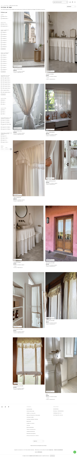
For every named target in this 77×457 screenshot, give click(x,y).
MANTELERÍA (29, 421)
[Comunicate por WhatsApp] (74, 452)
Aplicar (11, 149)
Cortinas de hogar (5, 5)
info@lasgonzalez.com (57, 413)
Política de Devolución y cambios (33, 435)
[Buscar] (67, 2)
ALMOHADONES (29, 409)
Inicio (1, 5)
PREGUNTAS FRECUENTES (31, 433)
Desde (2, 147)
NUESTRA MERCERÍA (30, 427)
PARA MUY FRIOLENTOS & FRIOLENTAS (33, 415)
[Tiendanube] (38, 452)
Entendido (52, 455)
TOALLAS (28, 425)
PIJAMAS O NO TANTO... (31, 423)
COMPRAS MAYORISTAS (31, 431)
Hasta (6, 147)
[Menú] (74, 2)
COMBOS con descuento (31, 413)
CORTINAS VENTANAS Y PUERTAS (32, 419)
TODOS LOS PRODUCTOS (31, 429)
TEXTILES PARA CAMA (30, 411)
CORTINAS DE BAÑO (30, 417)
